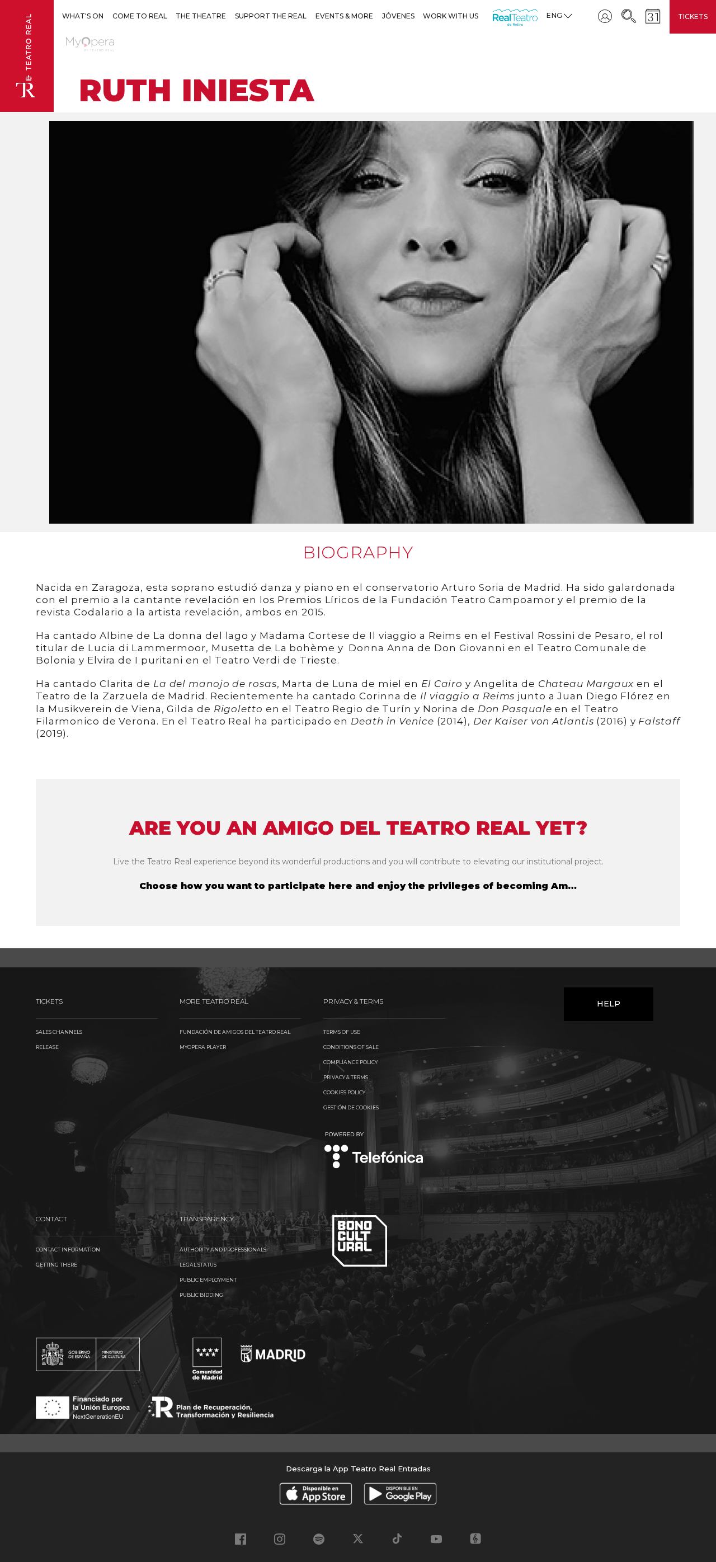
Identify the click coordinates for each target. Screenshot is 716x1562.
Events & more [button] (344, 16)
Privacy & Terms (345, 1077)
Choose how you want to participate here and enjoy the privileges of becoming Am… (358, 886)
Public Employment (208, 1280)
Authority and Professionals (223, 1249)
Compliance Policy (350, 1062)
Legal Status (198, 1265)
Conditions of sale (351, 1047)
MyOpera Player (203, 1047)
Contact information (68, 1249)
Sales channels (59, 1032)
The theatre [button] (201, 16)
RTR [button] (494, 16)
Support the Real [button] (271, 16)
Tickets (693, 16)
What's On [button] (82, 16)
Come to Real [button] (139, 16)
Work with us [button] (450, 16)
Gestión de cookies (351, 1107)
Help (608, 1004)
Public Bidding (201, 1295)
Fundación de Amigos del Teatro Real (235, 1032)
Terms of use (341, 1032)
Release (47, 1047)
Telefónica (374, 1151)
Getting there (56, 1265)
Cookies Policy (344, 1092)
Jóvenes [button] (398, 16)
